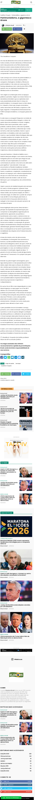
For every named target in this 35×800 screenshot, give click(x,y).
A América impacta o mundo (7, 380)
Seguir (29, 784)
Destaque (18, 363)
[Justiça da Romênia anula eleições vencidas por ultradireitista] (25, 398)
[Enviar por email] (12, 357)
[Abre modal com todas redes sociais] (22, 357)
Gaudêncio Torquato (5, 15)
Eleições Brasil (10, 25)
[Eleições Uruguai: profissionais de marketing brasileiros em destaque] (25, 425)
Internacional (3, 393)
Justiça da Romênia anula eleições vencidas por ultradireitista (9, 396)
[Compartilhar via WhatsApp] (8, 357)
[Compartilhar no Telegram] (15, 357)
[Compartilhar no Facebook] (1, 357)
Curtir (29, 781)
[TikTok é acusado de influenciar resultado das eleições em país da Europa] (25, 411)
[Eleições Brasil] (3, 25)
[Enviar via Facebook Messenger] (19, 357)
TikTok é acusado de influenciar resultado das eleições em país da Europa (8, 411)
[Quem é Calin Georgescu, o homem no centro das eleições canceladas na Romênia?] (25, 472)
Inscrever (28, 791)
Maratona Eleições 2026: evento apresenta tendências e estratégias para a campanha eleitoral (15, 542)
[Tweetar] (5, 357)
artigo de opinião (9, 363)
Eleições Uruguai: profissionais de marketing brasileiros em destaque (9, 423)
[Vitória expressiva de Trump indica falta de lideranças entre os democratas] (25, 499)
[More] (24, 29)
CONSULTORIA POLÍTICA (6, 538)
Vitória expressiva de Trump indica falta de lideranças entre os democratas (7, 498)
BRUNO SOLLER (4, 494)
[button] (31, 2)
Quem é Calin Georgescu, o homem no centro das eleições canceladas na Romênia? (9, 471)
